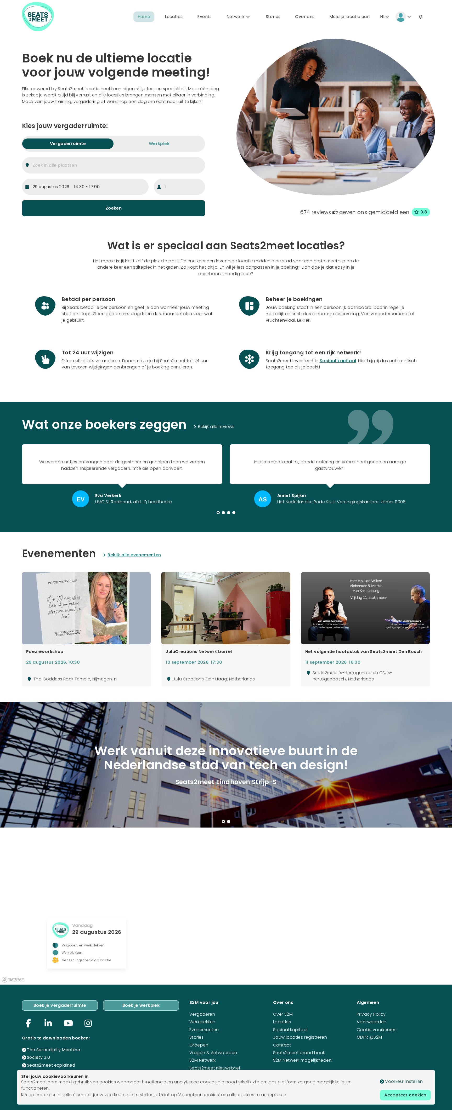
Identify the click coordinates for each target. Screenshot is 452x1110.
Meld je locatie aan (349, 17)
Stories (273, 17)
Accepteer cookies (405, 1095)
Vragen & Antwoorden (213, 1053)
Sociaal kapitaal (338, 361)
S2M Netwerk (202, 1060)
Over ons (304, 17)
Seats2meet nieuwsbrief (215, 1068)
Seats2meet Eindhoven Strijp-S (226, 782)
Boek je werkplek (141, 1005)
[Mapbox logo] (13, 980)
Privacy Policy (371, 1014)
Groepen (198, 1045)
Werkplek (159, 144)
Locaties (174, 17)
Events (204, 17)
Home (144, 17)
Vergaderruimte (68, 144)
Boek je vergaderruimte (59, 1005)
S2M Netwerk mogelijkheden (302, 1060)
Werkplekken (202, 1022)
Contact (282, 1045)
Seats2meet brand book (299, 1053)
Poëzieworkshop (45, 651)
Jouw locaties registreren (300, 1037)
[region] (226, 906)
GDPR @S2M (369, 1037)
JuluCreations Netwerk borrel (199, 651)
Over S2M (283, 1014)
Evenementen (204, 1030)
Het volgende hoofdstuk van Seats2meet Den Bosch (363, 651)
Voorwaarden (371, 1022)
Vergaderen (202, 1014)
